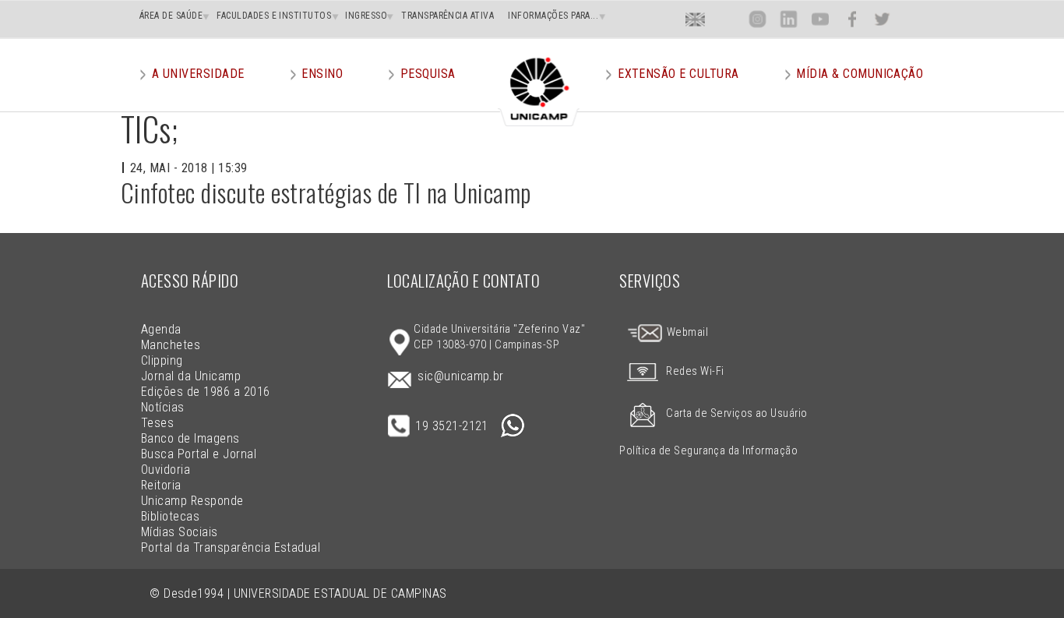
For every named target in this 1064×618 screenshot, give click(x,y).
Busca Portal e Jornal (198, 454)
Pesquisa (428, 73)
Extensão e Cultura (678, 73)
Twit (882, 19)
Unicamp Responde (192, 500)
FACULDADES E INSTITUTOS (274, 15)
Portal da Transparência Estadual (230, 547)
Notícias (163, 407)
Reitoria (161, 485)
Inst (757, 19)
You (819, 19)
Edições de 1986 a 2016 (205, 391)
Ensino (322, 73)
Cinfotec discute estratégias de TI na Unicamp (326, 192)
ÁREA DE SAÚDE (171, 15)
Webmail (686, 332)
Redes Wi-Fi (695, 371)
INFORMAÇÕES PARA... (553, 15)
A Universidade (198, 73)
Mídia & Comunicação (859, 73)
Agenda (161, 329)
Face (852, 19)
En (695, 19)
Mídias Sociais (179, 531)
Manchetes (170, 344)
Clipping (162, 360)
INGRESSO (366, 15)
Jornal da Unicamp (191, 376)
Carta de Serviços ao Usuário (736, 413)
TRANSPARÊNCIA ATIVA (447, 15)
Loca (726, 19)
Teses (157, 422)
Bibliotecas (170, 516)
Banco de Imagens (190, 438)
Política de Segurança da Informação (708, 450)
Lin (788, 19)
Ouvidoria (165, 469)
